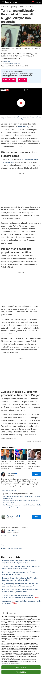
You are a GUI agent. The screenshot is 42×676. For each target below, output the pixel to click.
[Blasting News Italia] (11, 2)
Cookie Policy (15, 663)
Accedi (38, 2)
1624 (39, 619)
